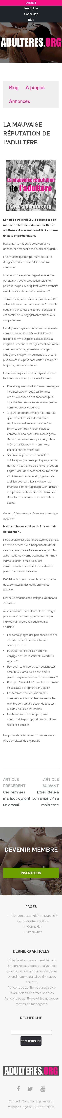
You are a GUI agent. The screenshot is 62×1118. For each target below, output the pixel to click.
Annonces (19, 101)
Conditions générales (37, 1101)
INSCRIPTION (31, 873)
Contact (14, 1101)
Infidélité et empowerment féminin (31, 960)
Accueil (31, 2)
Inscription (31, 8)
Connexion (31, 14)
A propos (35, 87)
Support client (44, 1107)
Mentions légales (20, 1107)
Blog (31, 19)
